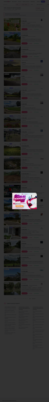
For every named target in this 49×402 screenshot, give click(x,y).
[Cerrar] (36, 193)
